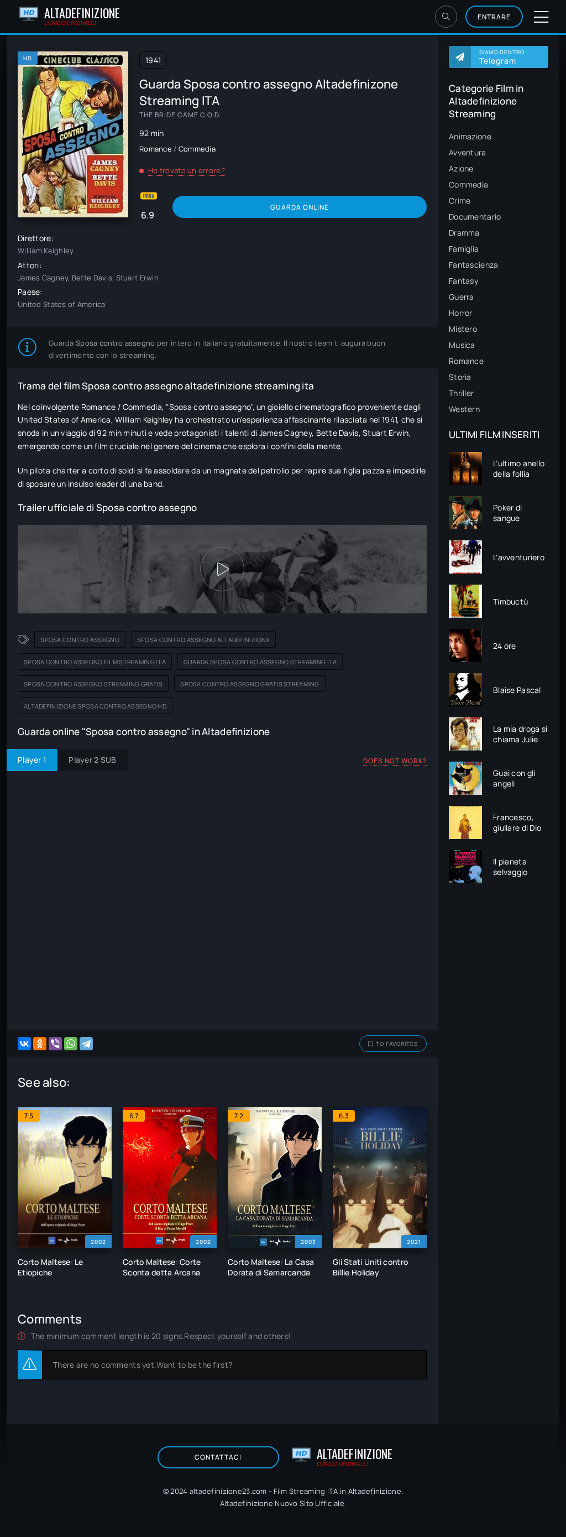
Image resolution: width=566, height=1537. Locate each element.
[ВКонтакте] (24, 1043)
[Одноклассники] (39, 1043)
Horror (461, 313)
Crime (459, 200)
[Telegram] (86, 1043)
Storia (460, 377)
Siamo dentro (502, 57)
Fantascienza (473, 264)
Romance (466, 361)
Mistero (463, 329)
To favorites (397, 1044)
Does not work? (395, 760)
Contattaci (218, 1457)
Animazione (470, 136)
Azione (461, 168)
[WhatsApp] (70, 1043)
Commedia (468, 184)
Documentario (475, 216)
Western (464, 409)
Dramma (464, 232)
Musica (462, 345)
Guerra (461, 296)
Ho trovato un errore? (186, 170)
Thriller (461, 393)
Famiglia (464, 248)
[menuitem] (498, 136)
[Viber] (55, 1043)
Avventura (467, 152)
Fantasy (463, 280)
